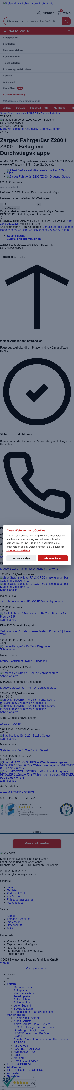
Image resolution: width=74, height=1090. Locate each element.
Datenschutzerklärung (18, 550)
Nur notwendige (21, 558)
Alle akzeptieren (52, 558)
